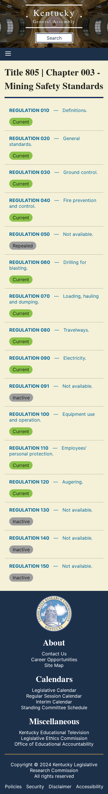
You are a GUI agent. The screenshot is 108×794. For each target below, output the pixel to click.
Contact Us (54, 654)
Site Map (54, 665)
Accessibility (89, 786)
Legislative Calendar (54, 690)
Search (54, 38)
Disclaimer (60, 786)
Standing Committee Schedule (54, 707)
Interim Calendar (54, 702)
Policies (13, 786)
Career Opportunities (54, 659)
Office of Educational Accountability (54, 744)
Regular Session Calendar (54, 696)
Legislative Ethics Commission (54, 738)
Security (35, 786)
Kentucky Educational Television (54, 732)
